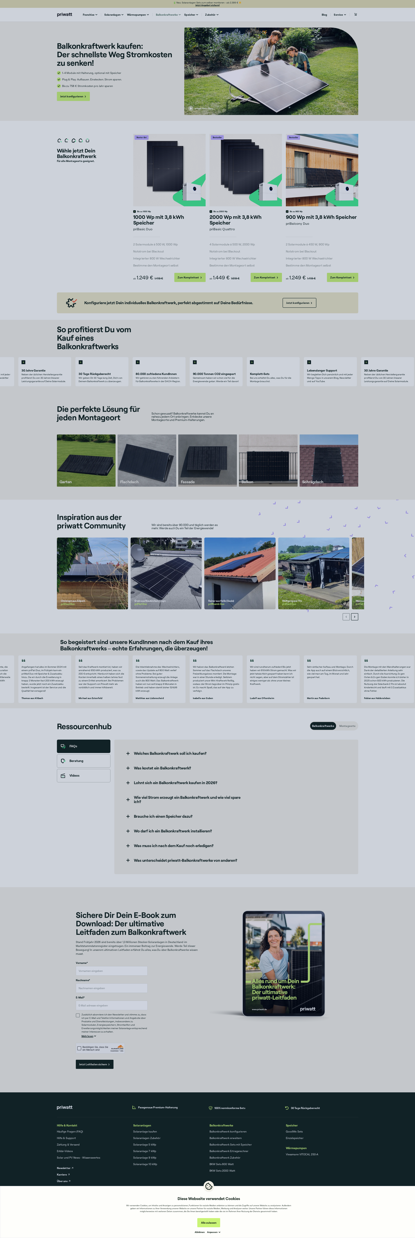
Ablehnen (200, 1232)
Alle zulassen (208, 1222)
